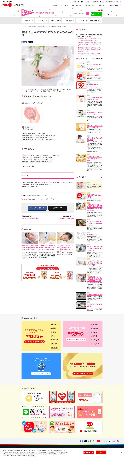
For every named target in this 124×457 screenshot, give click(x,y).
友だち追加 (97, 14)
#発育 (46, 199)
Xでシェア (58, 208)
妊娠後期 (34, 199)
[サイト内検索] (120, 2)
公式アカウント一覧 (109, 441)
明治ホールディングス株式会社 (108, 2)
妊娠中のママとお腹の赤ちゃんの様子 (37, 195)
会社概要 (93, 2)
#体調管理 (40, 199)
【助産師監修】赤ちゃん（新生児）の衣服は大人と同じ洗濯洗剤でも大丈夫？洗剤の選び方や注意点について (89, 49)
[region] (62, 452)
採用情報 (76, 2)
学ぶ (24, 195)
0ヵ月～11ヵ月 (54, 20)
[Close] (121, 452)
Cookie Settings (89, 452)
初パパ (81, 20)
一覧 (101, 177)
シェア (24, 42)
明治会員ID (84, 2)
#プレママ (52, 199)
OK (101, 452)
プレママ (41, 20)
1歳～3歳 (68, 20)
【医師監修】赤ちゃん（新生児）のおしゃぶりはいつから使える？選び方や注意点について (89, 44)
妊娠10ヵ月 (27, 199)
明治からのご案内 (95, 21)
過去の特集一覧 (97, 59)
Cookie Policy (31, 455)
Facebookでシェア (38, 208)
